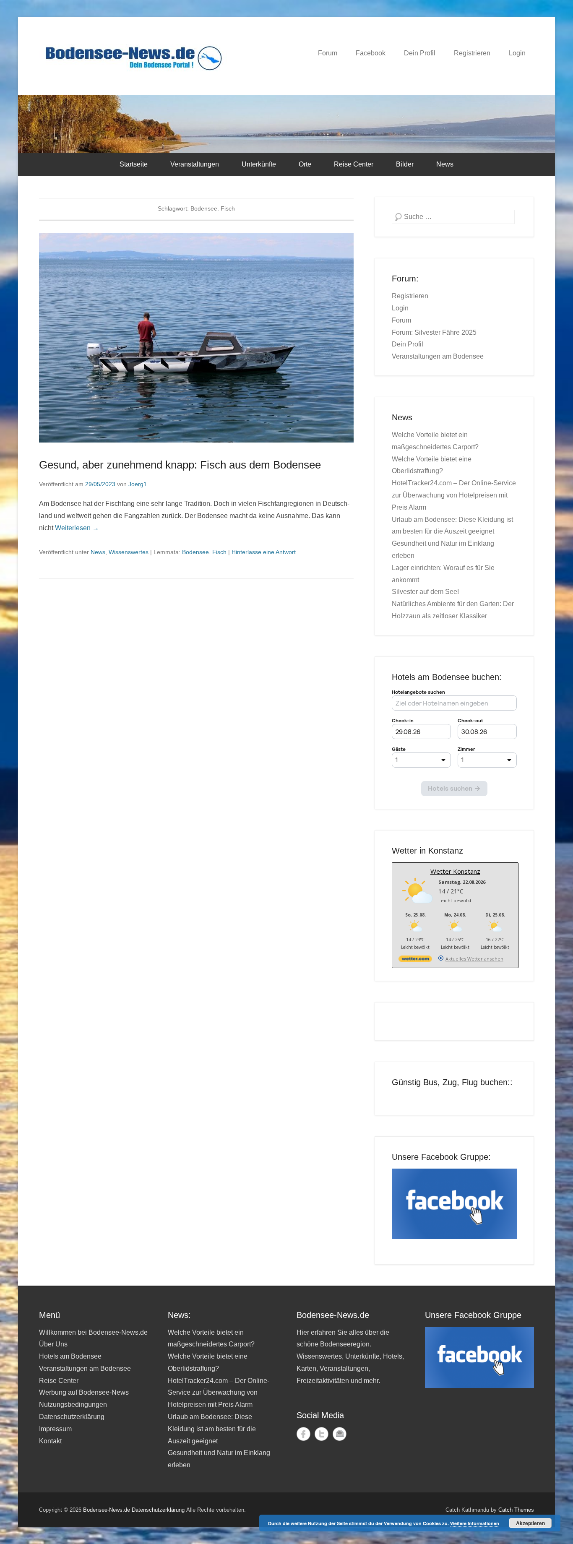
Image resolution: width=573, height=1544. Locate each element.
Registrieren (472, 53)
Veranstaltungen (194, 164)
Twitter (321, 1434)
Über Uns (53, 1344)
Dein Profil (419, 53)
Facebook (370, 53)
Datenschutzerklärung (71, 1416)
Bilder (405, 164)
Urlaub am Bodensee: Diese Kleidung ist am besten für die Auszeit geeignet (212, 1429)
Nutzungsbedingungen (73, 1404)
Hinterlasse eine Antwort (264, 552)
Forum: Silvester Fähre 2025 (434, 332)
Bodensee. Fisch (204, 552)
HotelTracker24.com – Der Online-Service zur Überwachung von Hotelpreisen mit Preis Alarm (454, 495)
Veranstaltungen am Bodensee (438, 356)
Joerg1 (137, 484)
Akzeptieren (530, 1523)
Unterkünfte (259, 164)
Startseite (134, 164)
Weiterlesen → (77, 527)
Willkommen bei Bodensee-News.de (93, 1332)
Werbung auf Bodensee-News (84, 1392)
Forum (327, 53)
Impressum (55, 1428)
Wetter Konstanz (455, 871)
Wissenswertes (128, 552)
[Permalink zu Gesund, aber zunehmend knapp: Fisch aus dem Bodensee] (196, 338)
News (444, 164)
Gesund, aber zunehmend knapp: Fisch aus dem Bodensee (180, 464)
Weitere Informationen (474, 1523)
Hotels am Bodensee (70, 1356)
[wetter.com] (415, 960)
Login (517, 53)
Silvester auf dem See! (425, 591)
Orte (305, 164)
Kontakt (50, 1441)
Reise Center (353, 164)
